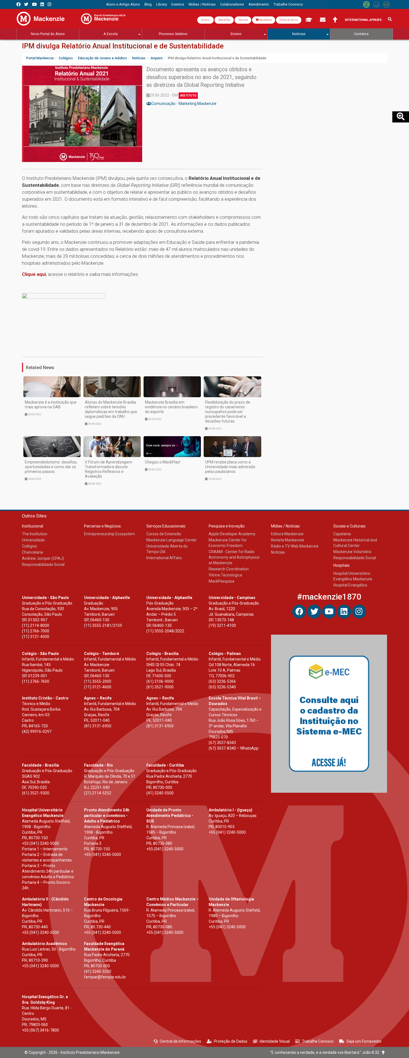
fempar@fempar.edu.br (105, 977)
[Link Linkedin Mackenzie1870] (42, 4)
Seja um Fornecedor (364, 1041)
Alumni (205, 19)
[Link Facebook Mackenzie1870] (18, 4)
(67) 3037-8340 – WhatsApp (233, 748)
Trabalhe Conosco (318, 1041)
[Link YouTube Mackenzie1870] (34, 4)
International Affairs (363, 20)
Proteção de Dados (230, 1041)
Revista (243, 19)
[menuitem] (123, 4)
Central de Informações (180, 1041)
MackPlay (224, 19)
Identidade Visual (275, 1041)
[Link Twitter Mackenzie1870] (26, 4)
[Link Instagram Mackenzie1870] (49, 4)
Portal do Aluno (288, 19)
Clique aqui (34, 274)
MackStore (265, 19)
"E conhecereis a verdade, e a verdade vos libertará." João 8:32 (326, 1052)
